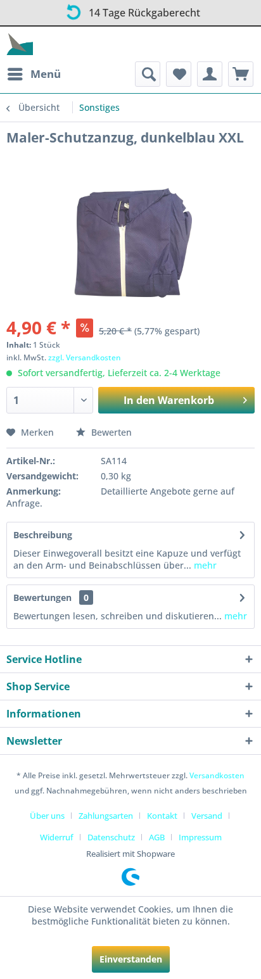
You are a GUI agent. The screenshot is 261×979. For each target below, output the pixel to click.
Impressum (200, 837)
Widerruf (56, 837)
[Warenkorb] (240, 74)
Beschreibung (42, 535)
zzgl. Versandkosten (84, 357)
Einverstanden (130, 959)
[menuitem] (33, 74)
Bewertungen (42, 597)
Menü (45, 73)
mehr (204, 565)
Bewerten (110, 432)
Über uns (47, 815)
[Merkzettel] (178, 74)
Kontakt (162, 815)
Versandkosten (217, 775)
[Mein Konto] (209, 74)
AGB (157, 837)
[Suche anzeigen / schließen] (147, 74)
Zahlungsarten (106, 815)
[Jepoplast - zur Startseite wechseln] (19, 44)
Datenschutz (111, 837)
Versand (206, 815)
